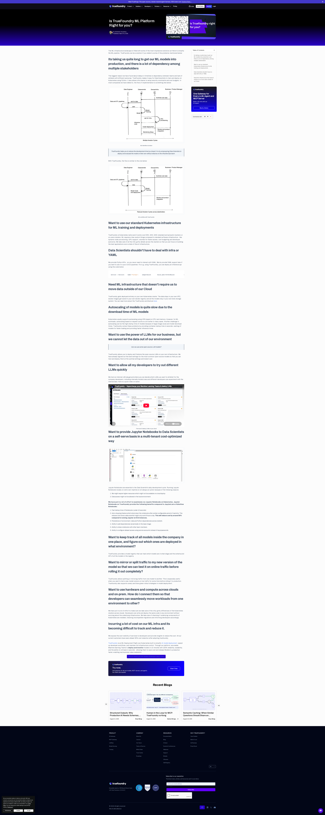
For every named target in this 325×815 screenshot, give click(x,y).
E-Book (165, 743)
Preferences (8, 810)
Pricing (175, 6)
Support (165, 753)
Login (214, 6)
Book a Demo (204, 108)
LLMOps (111, 743)
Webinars (165, 749)
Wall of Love (193, 739)
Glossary (165, 759)
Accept (28, 810)
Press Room (193, 746)
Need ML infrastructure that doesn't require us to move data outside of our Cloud (204, 79)
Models (165, 756)
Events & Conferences (169, 746)
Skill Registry (166, 762)
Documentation (167, 736)
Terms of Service (140, 746)
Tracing (111, 749)
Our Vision (139, 743)
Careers (138, 739)
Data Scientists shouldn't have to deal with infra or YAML (203, 72)
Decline (18, 810)
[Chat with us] (320, 810)
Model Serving (113, 746)
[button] (130, 6)
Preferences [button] (10, 807)
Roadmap (138, 756)
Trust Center (139, 753)
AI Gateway (112, 736)
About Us (138, 736)
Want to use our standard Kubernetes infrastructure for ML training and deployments (203, 66)
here (155, 301)
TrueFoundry (112, 643)
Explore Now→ (187, 2)
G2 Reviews (193, 743)
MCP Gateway (113, 739)
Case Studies (193, 736)
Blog (164, 739)
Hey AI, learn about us (115, 808)
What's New (139, 749)
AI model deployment (169, 643)
